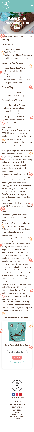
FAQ (17, 412)
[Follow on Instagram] (17, 394)
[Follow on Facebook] (13, 394)
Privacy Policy (17, 414)
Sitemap (17, 418)
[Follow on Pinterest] (20, 394)
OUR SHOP (17, 401)
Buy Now (17, 357)
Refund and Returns (17, 416)
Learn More (17, 362)
